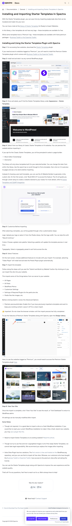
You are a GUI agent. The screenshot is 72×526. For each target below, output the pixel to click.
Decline (63, 519)
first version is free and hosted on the (44, 452)
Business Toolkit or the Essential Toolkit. (23, 37)
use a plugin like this (17, 432)
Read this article (49, 438)
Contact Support (41, 498)
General (22, 9)
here (15, 362)
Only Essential (42, 519)
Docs (17, 3)
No (40, 487)
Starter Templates (42, 47)
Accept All (31, 519)
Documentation (12, 9)
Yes (34, 487)
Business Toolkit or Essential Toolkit (19, 458)
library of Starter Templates (29, 26)
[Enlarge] (67, 64)
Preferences (54, 519)
